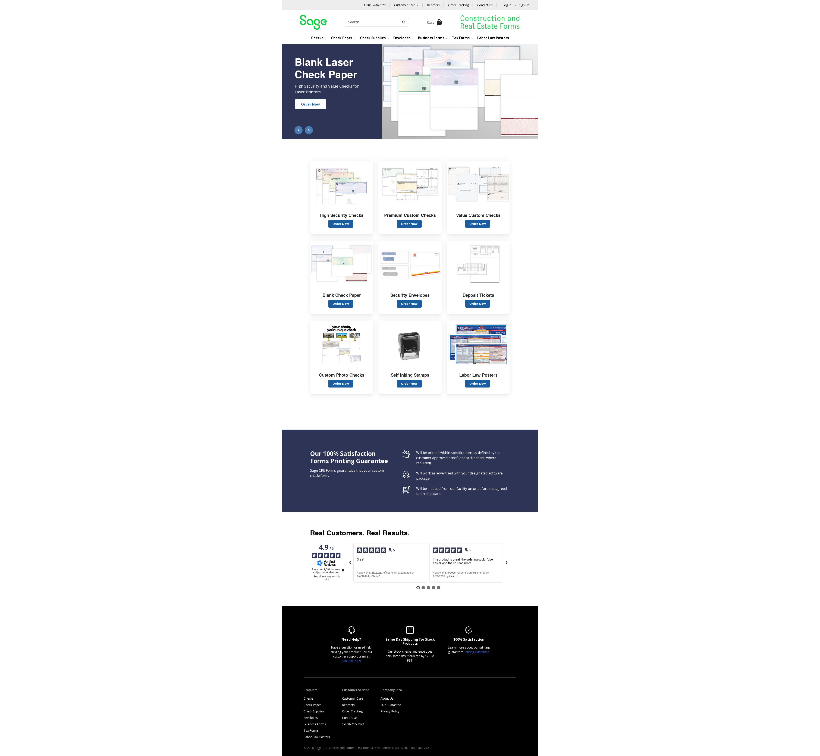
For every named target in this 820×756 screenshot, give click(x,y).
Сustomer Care (404, 5)
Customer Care (352, 698)
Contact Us (485, 5)
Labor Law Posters (493, 37)
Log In (506, 5)
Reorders (433, 5)
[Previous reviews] (350, 563)
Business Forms (431, 37)
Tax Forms (461, 37)
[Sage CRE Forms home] (313, 22)
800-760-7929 (351, 661)
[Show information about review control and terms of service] (343, 570)
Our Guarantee (391, 705)
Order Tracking (458, 5)
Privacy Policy (390, 711)
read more (464, 563)
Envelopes (402, 37)
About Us (387, 698)
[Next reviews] (507, 563)
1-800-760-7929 (375, 5)
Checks (317, 37)
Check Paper (342, 37)
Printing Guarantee (476, 652)
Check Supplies (373, 37)
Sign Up (524, 5)
